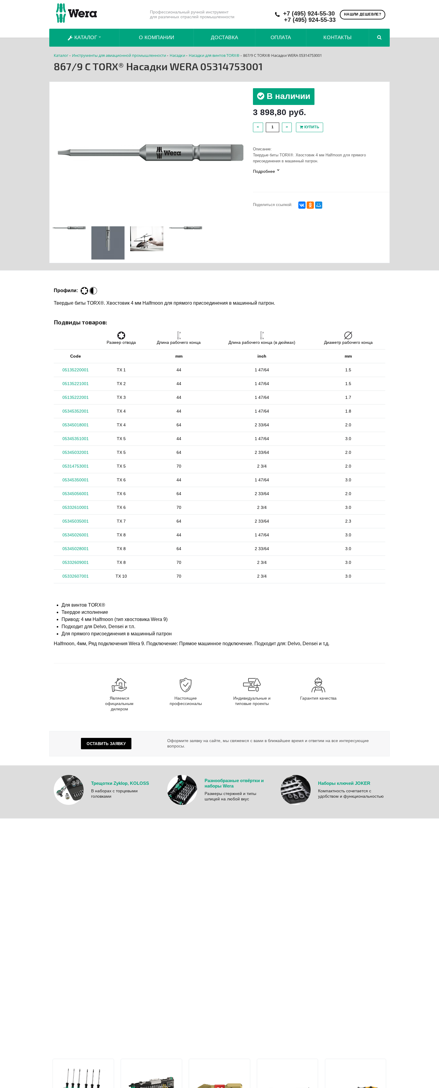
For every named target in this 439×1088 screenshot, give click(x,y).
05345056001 (75, 493)
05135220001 (75, 369)
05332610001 (75, 507)
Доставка (224, 37)
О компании (156, 37)
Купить (311, 127)
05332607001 (75, 576)
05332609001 (75, 562)
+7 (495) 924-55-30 (309, 13)
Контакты (337, 37)
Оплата (281, 37)
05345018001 (75, 424)
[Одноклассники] (310, 205)
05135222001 (75, 397)
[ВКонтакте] (302, 205)
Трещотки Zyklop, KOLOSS (120, 783)
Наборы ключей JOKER (344, 783)
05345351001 (75, 438)
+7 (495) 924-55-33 (310, 20)
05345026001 (75, 534)
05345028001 (75, 548)
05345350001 (75, 479)
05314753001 (75, 466)
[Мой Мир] (318, 205)
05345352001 (75, 411)
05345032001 (75, 452)
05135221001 (75, 383)
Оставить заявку (106, 743)
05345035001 (75, 521)
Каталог (86, 37)
